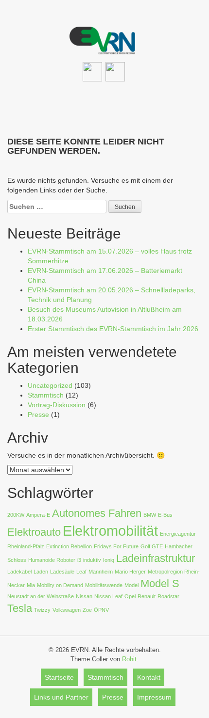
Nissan (84, 596)
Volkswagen (66, 610)
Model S (159, 583)
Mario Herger (130, 571)
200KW (15, 515)
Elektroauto (34, 532)
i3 (79, 560)
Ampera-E (38, 515)
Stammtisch (46, 395)
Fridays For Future (116, 546)
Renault (147, 596)
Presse (38, 414)
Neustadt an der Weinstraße (40, 596)
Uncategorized (50, 385)
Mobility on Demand (60, 585)
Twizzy (42, 610)
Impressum (154, 697)
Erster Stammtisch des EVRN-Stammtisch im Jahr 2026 (113, 329)
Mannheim (100, 571)
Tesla (19, 608)
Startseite (59, 677)
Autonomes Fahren (96, 513)
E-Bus (165, 515)
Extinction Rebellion (69, 546)
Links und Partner (61, 697)
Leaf (81, 571)
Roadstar (168, 596)
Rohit (129, 659)
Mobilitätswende (103, 585)
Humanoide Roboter (51, 560)
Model (131, 585)
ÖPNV (101, 610)
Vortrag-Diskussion (57, 405)
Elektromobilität (110, 531)
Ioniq (108, 560)
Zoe (87, 610)
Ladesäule (62, 571)
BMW (149, 515)
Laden (41, 571)
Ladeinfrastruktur (155, 558)
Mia (31, 585)
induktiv (92, 560)
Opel (130, 596)
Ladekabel (19, 571)
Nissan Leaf (108, 596)
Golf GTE (151, 546)
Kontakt (148, 677)
